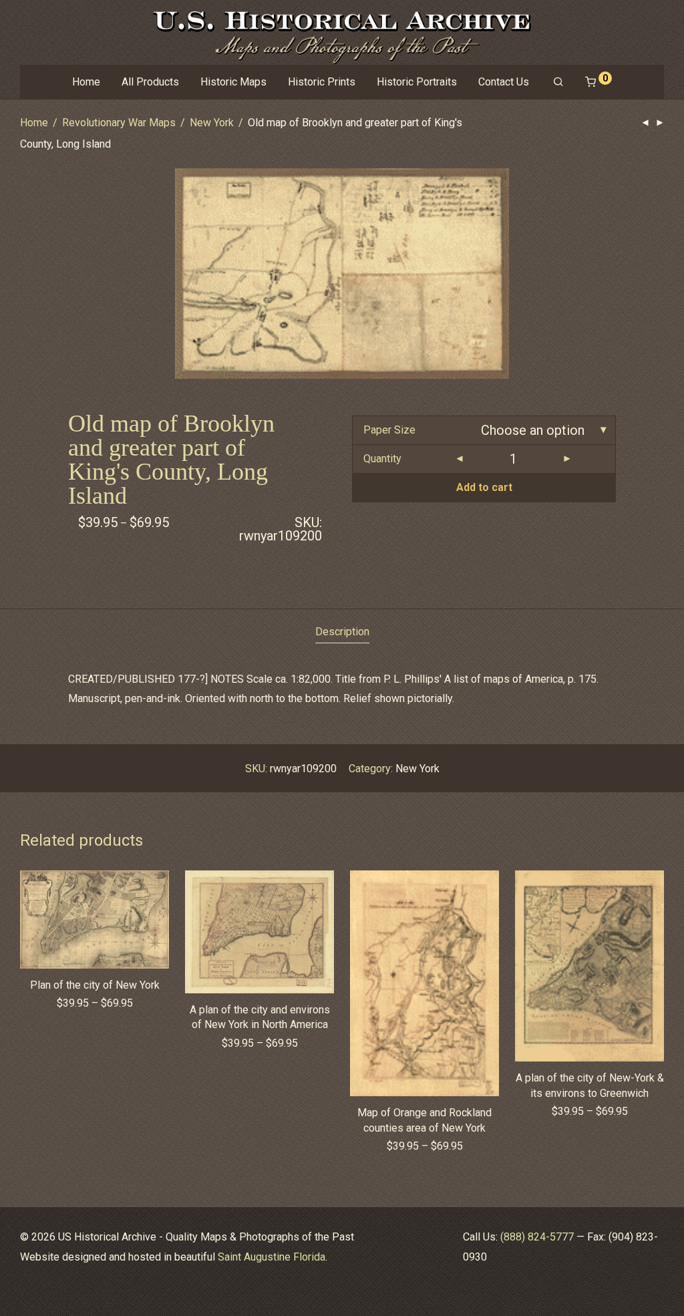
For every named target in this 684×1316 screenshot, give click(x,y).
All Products (150, 81)
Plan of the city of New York (95, 985)
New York (212, 122)
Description (342, 631)
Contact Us (503, 81)
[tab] (342, 632)
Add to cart (484, 487)
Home (86, 81)
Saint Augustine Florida (271, 1257)
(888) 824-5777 (537, 1236)
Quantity (382, 458)
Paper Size (389, 430)
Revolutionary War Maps (119, 122)
